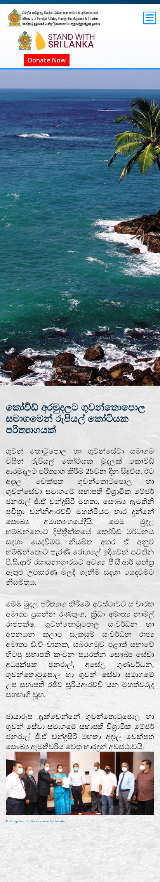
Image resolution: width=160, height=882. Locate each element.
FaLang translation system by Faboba (36, 821)
